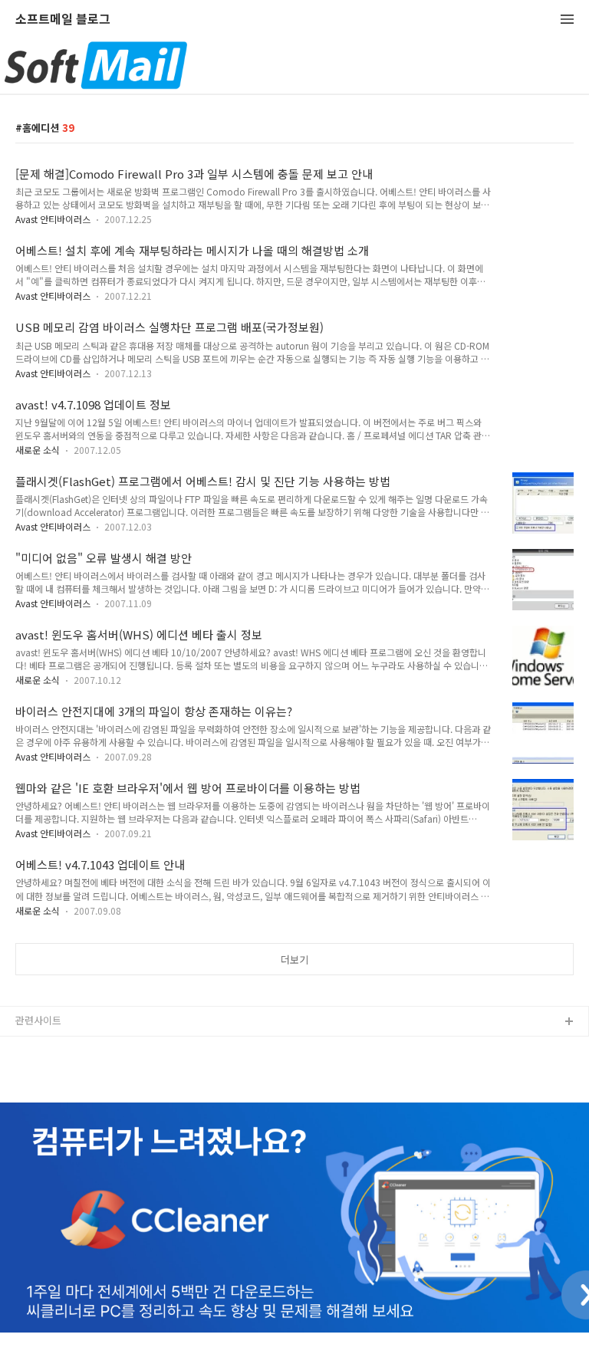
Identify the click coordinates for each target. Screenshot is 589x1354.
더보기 (294, 959)
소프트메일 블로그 (62, 20)
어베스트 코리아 (50, 1047)
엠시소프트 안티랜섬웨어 (68, 1071)
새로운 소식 (37, 449)
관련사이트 (38, 1020)
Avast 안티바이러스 (52, 218)
